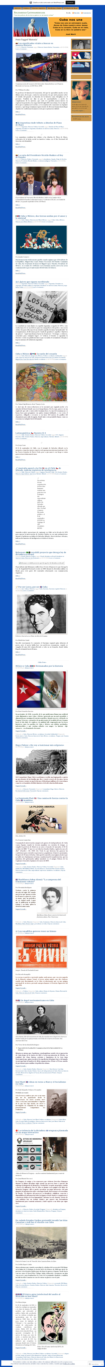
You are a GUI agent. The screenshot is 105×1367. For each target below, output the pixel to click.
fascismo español (54, 589)
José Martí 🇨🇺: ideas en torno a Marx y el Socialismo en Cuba (41, 1083)
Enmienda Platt (50, 868)
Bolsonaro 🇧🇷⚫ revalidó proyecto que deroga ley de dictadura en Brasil (41, 553)
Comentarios (87, 13)
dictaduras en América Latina (44, 128)
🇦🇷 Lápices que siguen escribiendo (32, 282)
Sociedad (41, 126)
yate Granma (64, 736)
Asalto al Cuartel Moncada (55, 1355)
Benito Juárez (20, 736)
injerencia (33, 474)
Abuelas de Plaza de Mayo (56, 126)
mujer (32, 924)
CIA (56, 472)
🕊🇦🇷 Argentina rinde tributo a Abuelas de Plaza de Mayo (39, 124)
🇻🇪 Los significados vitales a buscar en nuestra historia (34, 44)
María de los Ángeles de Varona (30, 1072)
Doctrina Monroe (40, 868)
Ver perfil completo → (78, 110)
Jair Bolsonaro (35, 558)
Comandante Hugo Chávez (50, 789)
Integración (34, 356)
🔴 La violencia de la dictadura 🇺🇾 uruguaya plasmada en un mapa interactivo (42, 1131)
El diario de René (71, 8)
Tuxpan (58, 736)
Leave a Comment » (21, 49)
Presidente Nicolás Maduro (29, 161)
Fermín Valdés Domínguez (27, 1121)
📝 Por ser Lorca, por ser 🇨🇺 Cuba (31, 587)
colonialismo (47, 159)
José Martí (39, 220)
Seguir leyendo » (21, 731)
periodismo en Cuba (41, 924)
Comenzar (70, 2)
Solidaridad (58, 356)
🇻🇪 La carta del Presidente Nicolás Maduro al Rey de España (39, 156)
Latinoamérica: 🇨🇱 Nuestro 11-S (31, 433)
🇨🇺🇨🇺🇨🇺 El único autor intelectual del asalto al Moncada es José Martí (38, 1295)
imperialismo (45, 436)
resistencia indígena (44, 161)
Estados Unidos (29, 435)
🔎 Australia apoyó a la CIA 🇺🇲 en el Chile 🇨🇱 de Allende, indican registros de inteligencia (38, 469)
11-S (57, 435)
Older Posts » (42, 662)
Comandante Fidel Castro (23, 1357)
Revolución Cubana (32, 359)
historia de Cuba (29, 357)
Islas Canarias (50, 1285)
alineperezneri (29, 668)
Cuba (22, 220)
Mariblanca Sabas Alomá (23, 924)
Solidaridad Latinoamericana (29, 12)
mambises (50, 870)
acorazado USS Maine (60, 1283)
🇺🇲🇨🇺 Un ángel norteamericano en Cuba (35, 1000)
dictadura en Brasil (50, 556)
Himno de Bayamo (49, 991)
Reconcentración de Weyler (48, 1072)
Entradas (77, 13)
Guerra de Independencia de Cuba (47, 1071)
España (53, 159)
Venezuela (30, 47)
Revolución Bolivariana (22, 791)
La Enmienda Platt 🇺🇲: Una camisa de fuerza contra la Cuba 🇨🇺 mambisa (42, 799)
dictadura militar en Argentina (31, 285)
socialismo (51, 356)
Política (26, 8)
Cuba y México (60, 220)
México (44, 220)
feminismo (46, 922)
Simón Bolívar (48, 47)
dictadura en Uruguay (59, 1209)
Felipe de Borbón (61, 159)
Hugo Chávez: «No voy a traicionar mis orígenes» (40, 745)
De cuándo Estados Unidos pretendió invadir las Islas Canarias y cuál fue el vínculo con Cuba (41, 1221)
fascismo (46, 589)
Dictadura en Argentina (29, 128)
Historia (23, 47)
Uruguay (42, 1209)
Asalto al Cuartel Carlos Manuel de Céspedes (34, 1355)
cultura (41, 991)
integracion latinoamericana (43, 357)
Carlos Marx (62, 1119)
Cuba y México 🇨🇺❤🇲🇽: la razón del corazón (36, 354)
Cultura (27, 220)
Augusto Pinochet (45, 472)
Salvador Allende (54, 436)
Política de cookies (69, 1364)
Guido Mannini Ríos (39, 1211)
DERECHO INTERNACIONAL (25, 868)
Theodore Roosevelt (60, 1285)
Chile (23, 435)
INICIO (18, 8)
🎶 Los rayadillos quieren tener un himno (36, 931)
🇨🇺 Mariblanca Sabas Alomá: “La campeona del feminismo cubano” (38, 880)
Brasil (23, 556)
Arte (22, 589)
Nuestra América (38, 8)
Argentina (24, 126)
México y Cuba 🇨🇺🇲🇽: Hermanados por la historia (39, 666)
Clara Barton (53, 1069)
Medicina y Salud (54, 8)
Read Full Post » (21, 114)
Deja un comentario (22, 737)
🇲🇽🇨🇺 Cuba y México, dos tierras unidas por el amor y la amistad (41, 217)
